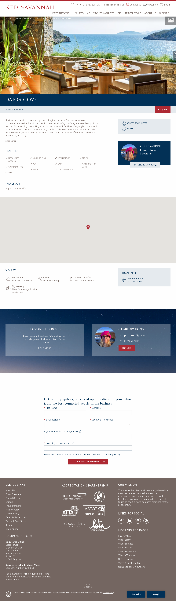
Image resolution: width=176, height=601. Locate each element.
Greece (27, 18)
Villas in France (125, 543)
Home (8, 18)
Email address (53, 419)
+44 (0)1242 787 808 (143, 164)
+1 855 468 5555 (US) (113, 4)
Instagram (138, 521)
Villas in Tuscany (126, 555)
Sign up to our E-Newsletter (132, 566)
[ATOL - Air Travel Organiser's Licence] (99, 496)
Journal (9, 525)
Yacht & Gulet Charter (129, 563)
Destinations (60, 13)
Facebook (121, 521)
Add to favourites (137, 123)
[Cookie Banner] (88, 594)
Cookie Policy (12, 513)
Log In (167, 4)
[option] (88, 54)
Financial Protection (16, 517)
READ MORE (11, 141)
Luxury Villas (81, 13)
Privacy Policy (12, 509)
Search (165, 13)
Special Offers (13, 498)
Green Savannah (14, 494)
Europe (17, 18)
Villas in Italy (124, 539)
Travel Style (133, 13)
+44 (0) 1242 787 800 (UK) (87, 4)
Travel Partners (13, 505)
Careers (9, 502)
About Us (150, 13)
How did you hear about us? (60, 443)
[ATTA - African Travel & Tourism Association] (70, 510)
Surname (96, 407)
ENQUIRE (162, 109)
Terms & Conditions (16, 521)
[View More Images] (171, 19)
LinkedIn (129, 521)
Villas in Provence (127, 551)
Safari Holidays (126, 559)
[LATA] (99, 524)
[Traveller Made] (74, 524)
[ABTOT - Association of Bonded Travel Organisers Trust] (94, 510)
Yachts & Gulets (103, 13)
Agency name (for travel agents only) (62, 431)
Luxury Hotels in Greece (46, 18)
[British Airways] (76, 496)
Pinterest (146, 521)
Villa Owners (12, 529)
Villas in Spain (125, 547)
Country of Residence (102, 419)
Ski (119, 13)
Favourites (152, 4)
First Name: (51, 407)
